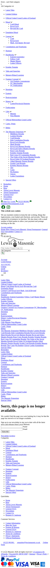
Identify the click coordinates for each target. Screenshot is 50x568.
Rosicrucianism (11, 97)
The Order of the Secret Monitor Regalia (25, 157)
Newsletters (7, 197)
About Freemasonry (10, 192)
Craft (12, 39)
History (9, 101)
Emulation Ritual (12, 32)
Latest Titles (10, 10)
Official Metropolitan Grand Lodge (18, 120)
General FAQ (8, 195)
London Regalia (16, 136)
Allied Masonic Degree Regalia (21, 161)
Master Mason (15, 61)
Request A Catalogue (13, 515)
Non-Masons (15, 116)
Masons (13, 114)
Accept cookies (6, 227)
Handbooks (10, 55)
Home (5, 186)
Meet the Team (11, 525)
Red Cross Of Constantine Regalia (23, 155)
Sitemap (32, 554)
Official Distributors (13, 538)
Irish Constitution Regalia (19, 140)
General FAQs (11, 509)
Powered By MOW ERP (18, 554)
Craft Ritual (14, 24)
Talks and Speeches (13, 71)
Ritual (8, 22)
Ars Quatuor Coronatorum (20, 81)
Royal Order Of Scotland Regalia (22, 159)
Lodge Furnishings (17, 176)
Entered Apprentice (17, 57)
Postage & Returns (12, 527)
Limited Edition (11, 14)
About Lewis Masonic (11, 190)
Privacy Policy (42, 554)
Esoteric (9, 93)
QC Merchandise (16, 83)
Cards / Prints (10, 124)
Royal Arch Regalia (17, 142)
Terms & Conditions (13, 534)
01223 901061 (9, 542)
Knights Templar (12, 67)
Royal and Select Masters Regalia (22, 149)
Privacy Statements (13, 536)
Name (25, 427)
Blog (5, 188)
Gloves (12, 174)
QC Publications (16, 85)
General (9, 36)
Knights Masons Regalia (19, 165)
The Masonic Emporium (15, 132)
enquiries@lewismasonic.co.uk (28, 542)
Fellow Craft (15, 59)
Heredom (9, 89)
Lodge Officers (15, 63)
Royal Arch (14, 26)
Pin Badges (14, 172)
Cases (12, 170)
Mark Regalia (15, 144)
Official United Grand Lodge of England (21, 18)
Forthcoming (10, 108)
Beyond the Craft (16, 28)
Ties (11, 168)
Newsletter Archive (8, 436)
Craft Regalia (15, 138)
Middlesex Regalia (17, 134)
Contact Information (13, 523)
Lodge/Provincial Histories (20, 104)
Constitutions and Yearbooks (16, 47)
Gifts (8, 112)
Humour (9, 51)
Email (25, 429)
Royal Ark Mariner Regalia (20, 146)
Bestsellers (7, 184)
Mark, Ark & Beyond (28, 291)
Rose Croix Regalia (17, 151)
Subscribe (5, 432)
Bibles (8, 128)
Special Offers (11, 180)
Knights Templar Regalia (19, 153)
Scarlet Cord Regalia (17, 163)
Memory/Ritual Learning (15, 75)
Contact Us (7, 199)
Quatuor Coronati (12, 79)
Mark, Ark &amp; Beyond (20, 43)
